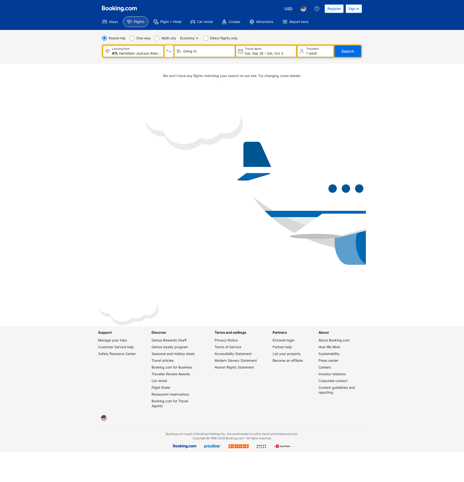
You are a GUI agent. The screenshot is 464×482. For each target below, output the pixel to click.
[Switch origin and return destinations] (169, 51)
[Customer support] (317, 8)
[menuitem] (110, 21)
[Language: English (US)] (303, 8)
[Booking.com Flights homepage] (119, 9)
